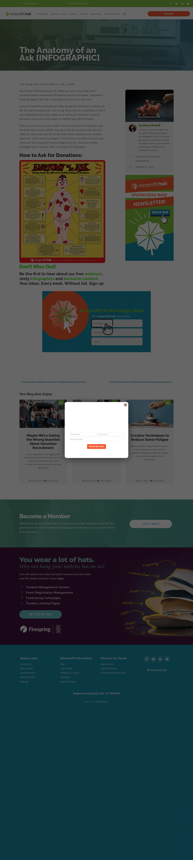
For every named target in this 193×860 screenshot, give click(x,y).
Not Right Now (96, 451)
